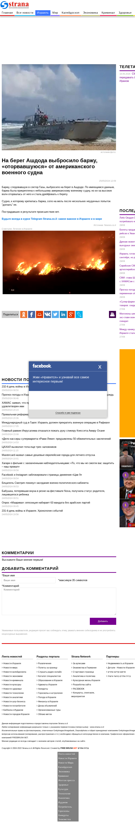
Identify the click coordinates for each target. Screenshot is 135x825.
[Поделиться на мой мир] (39, 314)
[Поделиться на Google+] (71, 314)
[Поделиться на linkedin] (63, 314)
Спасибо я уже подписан (68, 413)
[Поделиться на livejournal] (79, 314)
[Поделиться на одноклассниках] (23, 314)
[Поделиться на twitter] (55, 314)
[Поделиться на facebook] (31, 314)
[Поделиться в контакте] (47, 314)
